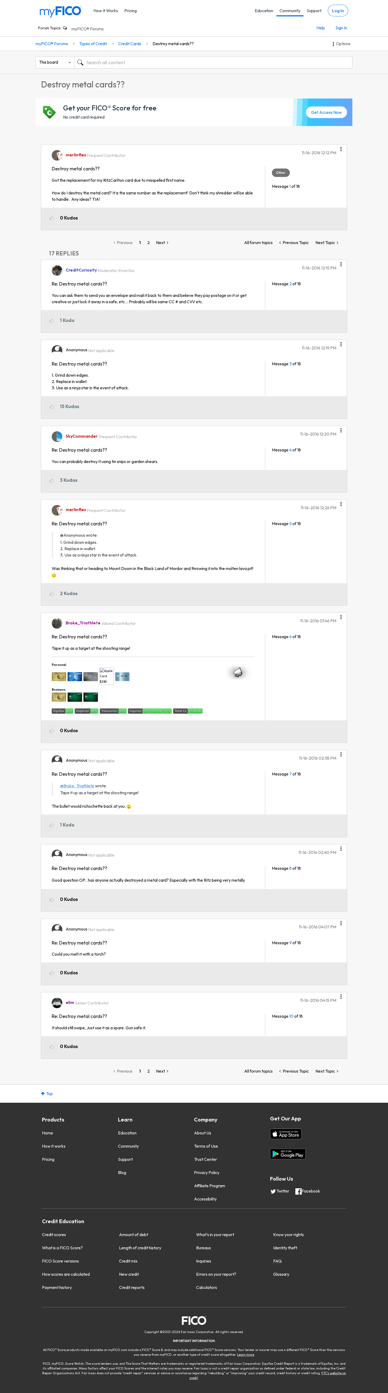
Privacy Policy (206, 1172)
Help (320, 27)
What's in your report (215, 1234)
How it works (53, 1146)
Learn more (245, 1355)
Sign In (341, 27)
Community (290, 10)
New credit (129, 1274)
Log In (338, 10)
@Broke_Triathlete (77, 785)
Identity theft (285, 1247)
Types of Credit (93, 43)
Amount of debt (133, 1234)
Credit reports (132, 1287)
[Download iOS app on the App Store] (286, 1134)
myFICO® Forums (88, 28)
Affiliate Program (209, 1185)
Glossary (281, 1274)
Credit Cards (129, 43)
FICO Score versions (60, 1261)
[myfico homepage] (61, 11)
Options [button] (343, 43)
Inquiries (203, 1261)
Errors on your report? (216, 1274)
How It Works (105, 10)
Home (47, 1132)
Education (264, 10)
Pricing (130, 10)
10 (291, 1016)
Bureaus (203, 1247)
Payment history (57, 1287)
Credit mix (128, 1261)
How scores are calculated (66, 1274)
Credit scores (54, 1234)
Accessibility (205, 1199)
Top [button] (49, 1093)
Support (314, 10)
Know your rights (288, 1234)
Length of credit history (140, 1247)
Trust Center (205, 1159)
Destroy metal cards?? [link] (173, 43)
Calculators (206, 1287)
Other (281, 173)
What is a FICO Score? (62, 1247)
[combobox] (213, 62)
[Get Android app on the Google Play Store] (288, 1154)
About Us (202, 1132)
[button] (341, 147)
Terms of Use (206, 1146)
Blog (122, 1172)
